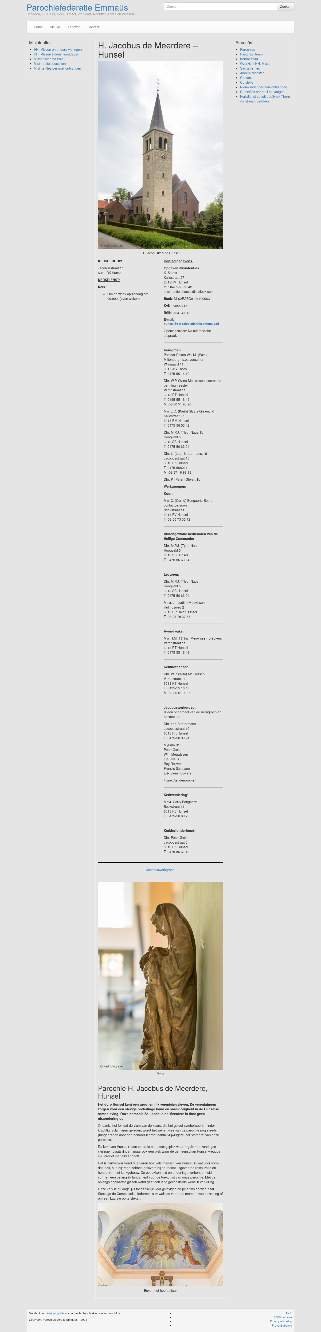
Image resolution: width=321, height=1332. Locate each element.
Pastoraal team (251, 54)
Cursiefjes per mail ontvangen (262, 91)
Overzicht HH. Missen (256, 63)
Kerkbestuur (249, 58)
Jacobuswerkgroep (160, 869)
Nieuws (55, 26)
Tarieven (74, 26)
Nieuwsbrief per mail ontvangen (263, 87)
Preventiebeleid (282, 1325)
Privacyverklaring (281, 1321)
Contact (93, 26)
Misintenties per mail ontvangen (57, 68)
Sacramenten (250, 68)
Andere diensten (252, 73)
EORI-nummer (283, 1317)
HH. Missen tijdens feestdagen (56, 54)
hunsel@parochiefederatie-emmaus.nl (191, 323)
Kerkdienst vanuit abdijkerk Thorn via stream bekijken (265, 98)
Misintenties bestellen (50, 63)
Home (38, 26)
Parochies (247, 49)
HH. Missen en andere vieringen (58, 49)
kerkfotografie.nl (57, 1313)
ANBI (289, 1313)
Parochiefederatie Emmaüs (77, 7)
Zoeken (285, 6)
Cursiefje (246, 82)
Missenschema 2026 (49, 58)
